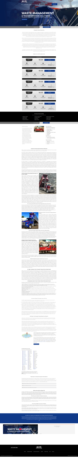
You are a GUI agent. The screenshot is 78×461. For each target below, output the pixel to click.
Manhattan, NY (24, 363)
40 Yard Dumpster (39, 89)
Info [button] (37, 4)
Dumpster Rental (29, 455)
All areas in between (35, 368)
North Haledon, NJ (25, 360)
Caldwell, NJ (24, 361)
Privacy (53, 455)
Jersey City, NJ (24, 356)
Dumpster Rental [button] (26, 4)
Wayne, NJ (24, 357)
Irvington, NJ (24, 362)
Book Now (54, 4)
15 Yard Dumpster (39, 100)
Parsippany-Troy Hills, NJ (24, 364)
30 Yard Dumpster (39, 78)
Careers (30, 4)
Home (22, 4)
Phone (54, 1)
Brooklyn (41, 341)
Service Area (46, 455)
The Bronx (44, 341)
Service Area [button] (33, 4)
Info (50, 455)
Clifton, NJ (24, 353)
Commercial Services (36, 455)
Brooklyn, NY (24, 354)
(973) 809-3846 (46, 122)
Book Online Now (24, 19)
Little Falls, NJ (24, 358)
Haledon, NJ (24, 359)
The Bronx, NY (24, 355)
